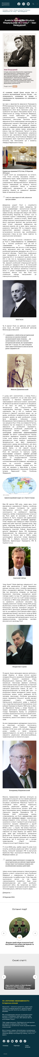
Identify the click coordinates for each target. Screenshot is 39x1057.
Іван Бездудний (10, 70)
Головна (5, 10)
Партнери (17, 1045)
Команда (5, 1045)
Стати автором (27, 1046)
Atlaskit (5, 1054)
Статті (11, 10)
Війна (15, 86)
